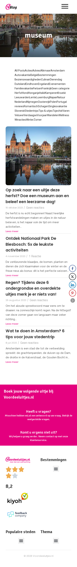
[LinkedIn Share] (72, 284)
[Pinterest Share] (72, 293)
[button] (56, 469)
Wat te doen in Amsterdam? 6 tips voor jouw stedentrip (35, 334)
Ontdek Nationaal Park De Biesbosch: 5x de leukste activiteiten (31, 244)
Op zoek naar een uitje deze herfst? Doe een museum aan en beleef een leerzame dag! (37, 195)
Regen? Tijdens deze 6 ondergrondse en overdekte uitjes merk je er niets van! (33, 288)
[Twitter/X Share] (72, 276)
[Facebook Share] (72, 268)
